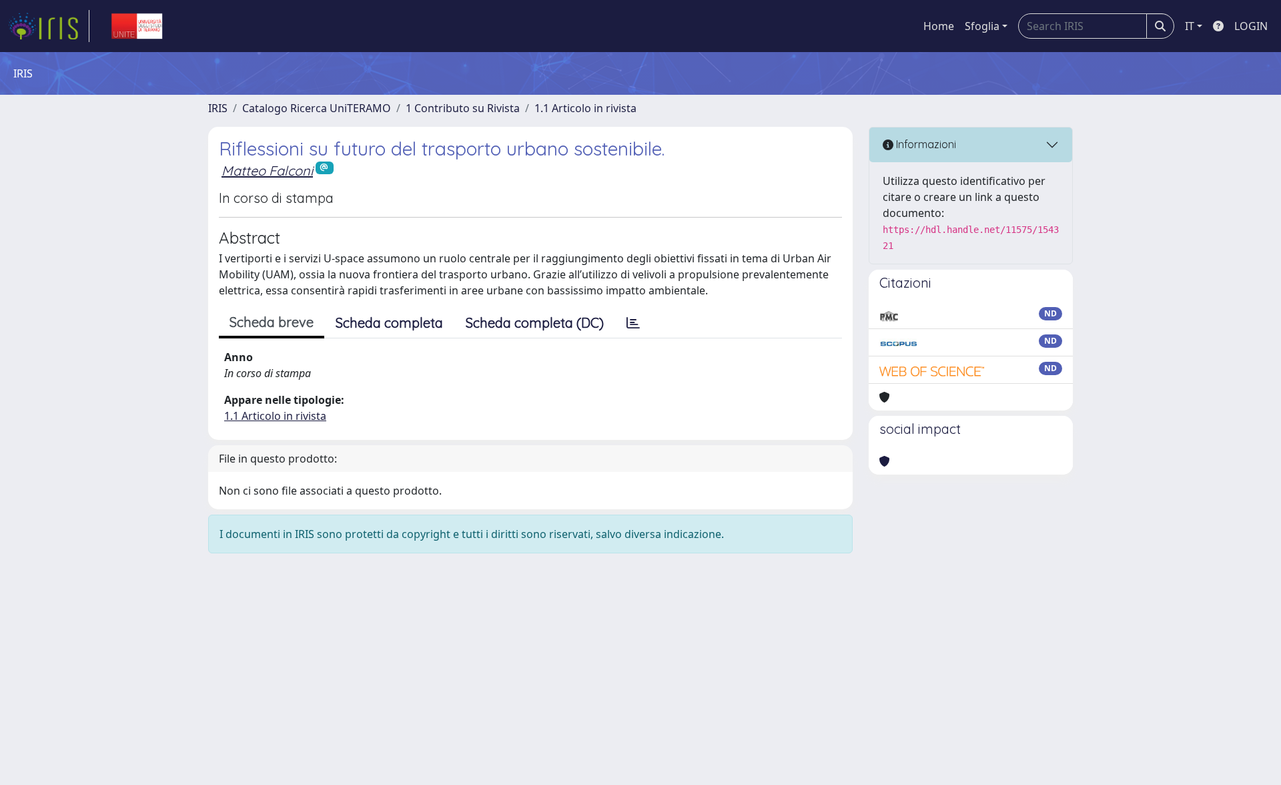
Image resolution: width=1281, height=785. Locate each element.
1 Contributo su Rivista (463, 108)
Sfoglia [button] (982, 26)
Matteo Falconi (267, 170)
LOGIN (1251, 26)
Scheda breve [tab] (272, 322)
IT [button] (1189, 26)
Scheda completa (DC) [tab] (535, 322)
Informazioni (924, 144)
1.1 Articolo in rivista (585, 108)
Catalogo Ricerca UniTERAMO (316, 108)
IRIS (218, 108)
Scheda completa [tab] (389, 322)
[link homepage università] (136, 26)
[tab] (633, 323)
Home (938, 26)
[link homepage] (48, 26)
